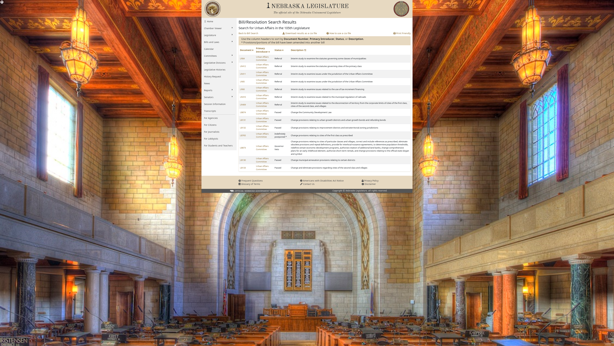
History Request (212, 76)
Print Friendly (403, 33)
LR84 (242, 58)
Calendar (209, 48)
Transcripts (210, 110)
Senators (208, 97)
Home (209, 21)
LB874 (243, 112)
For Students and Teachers (218, 145)
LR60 (242, 89)
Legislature (210, 35)
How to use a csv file (340, 33)
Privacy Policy (371, 180)
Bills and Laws (211, 42)
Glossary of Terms (250, 183)
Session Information (215, 104)
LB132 (243, 127)
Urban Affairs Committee (262, 58)
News (207, 83)
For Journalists (211, 131)
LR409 (243, 104)
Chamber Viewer (213, 28)
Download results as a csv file (301, 33)
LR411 (243, 73)
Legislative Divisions (215, 62)
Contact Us (308, 183)
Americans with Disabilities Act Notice (323, 180)
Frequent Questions (252, 180)
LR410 (243, 96)
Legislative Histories (214, 69)
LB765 (243, 135)
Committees (210, 55)
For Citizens (210, 124)
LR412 (243, 66)
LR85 (242, 81)
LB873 (243, 147)
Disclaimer (370, 183)
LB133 (243, 167)
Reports (208, 90)
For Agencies (211, 117)
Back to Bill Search (248, 33)
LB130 (243, 160)
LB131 (243, 120)
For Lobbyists (211, 138)
